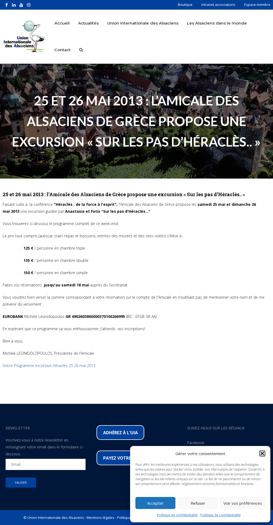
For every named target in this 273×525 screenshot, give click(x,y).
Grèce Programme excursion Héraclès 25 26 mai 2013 (49, 365)
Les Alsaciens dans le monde (217, 23)
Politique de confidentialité (177, 515)
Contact (62, 50)
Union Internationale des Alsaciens (142, 23)
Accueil (62, 23)
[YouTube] (21, 5)
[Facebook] (6, 5)
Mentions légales (100, 517)
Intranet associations (218, 4)
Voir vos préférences (242, 503)
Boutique (185, 4)
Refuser (198, 503)
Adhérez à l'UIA (120, 433)
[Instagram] (29, 5)
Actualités (88, 23)
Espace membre (257, 4)
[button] (262, 453)
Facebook (195, 442)
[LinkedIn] (14, 5)
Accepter (155, 503)
